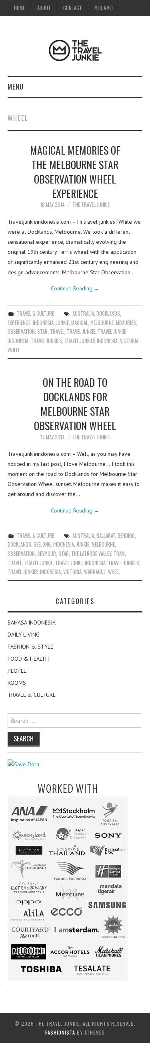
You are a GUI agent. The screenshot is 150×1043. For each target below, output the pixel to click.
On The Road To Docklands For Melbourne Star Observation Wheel (75, 403)
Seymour (46, 553)
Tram (119, 553)
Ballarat (105, 535)
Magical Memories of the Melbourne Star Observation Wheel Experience (75, 171)
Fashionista (60, 1032)
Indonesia (43, 323)
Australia (83, 313)
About (44, 8)
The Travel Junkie (91, 204)
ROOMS (17, 682)
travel (57, 331)
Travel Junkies (46, 341)
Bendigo (126, 535)
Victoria (129, 341)
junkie (62, 323)
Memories (126, 323)
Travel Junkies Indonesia (91, 341)
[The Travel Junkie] (75, 49)
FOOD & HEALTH (28, 658)
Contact (72, 8)
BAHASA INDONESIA (32, 622)
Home (19, 8)
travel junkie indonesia (80, 563)
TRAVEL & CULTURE (35, 313)
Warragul (95, 572)
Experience (19, 323)
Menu (16, 87)
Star (42, 331)
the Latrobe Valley (91, 553)
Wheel (14, 350)
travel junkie (81, 331)
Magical (79, 323)
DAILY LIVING (24, 634)
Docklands (108, 313)
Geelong (42, 544)
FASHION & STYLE (30, 646)
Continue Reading (75, 288)
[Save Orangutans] (23, 763)
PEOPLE (17, 670)
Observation (21, 331)
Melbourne (102, 323)
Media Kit (104, 8)
